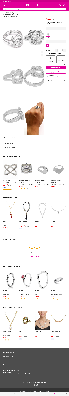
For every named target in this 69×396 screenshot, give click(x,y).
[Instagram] (37, 385)
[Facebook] (31, 385)
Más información (57, 393)
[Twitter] (34, 385)
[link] (10, 175)
